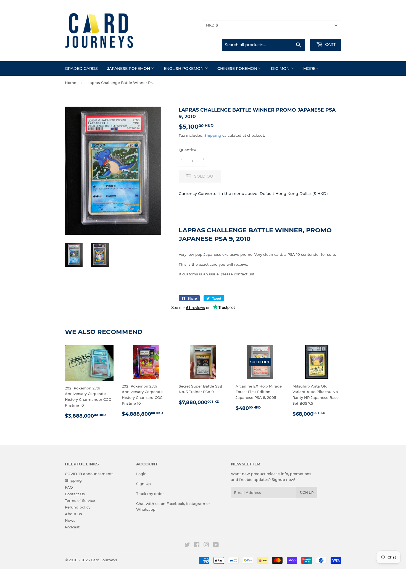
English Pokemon (184, 68)
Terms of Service (80, 500)
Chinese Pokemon (237, 68)
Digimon (281, 68)
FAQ (69, 487)
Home (70, 82)
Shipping (212, 135)
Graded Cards (81, 68)
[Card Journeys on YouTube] (216, 545)
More (309, 68)
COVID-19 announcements (89, 473)
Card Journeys (104, 560)
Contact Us (75, 494)
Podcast (72, 527)
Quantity (187, 149)
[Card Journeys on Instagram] (206, 545)
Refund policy (77, 507)
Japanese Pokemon (129, 68)
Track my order (150, 493)
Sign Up (143, 483)
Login (141, 473)
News (70, 520)
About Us (73, 514)
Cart (330, 44)
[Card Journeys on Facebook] (197, 545)
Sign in (297, 13)
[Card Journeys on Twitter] (187, 545)
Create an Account (326, 13)
